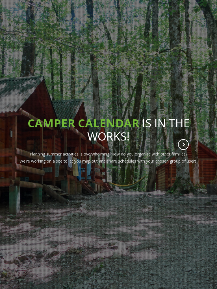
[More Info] (184, 145)
